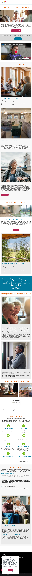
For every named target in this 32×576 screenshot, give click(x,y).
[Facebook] (2, 570)
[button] (10, 571)
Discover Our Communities (16, 30)
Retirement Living (5, 35)
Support (15, 35)
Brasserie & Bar (20, 35)
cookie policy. (11, 567)
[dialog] (10, 565)
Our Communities (18, 38)
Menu (28, 2)
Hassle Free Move (27, 35)
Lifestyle (11, 35)
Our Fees (11, 38)
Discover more (16, 230)
